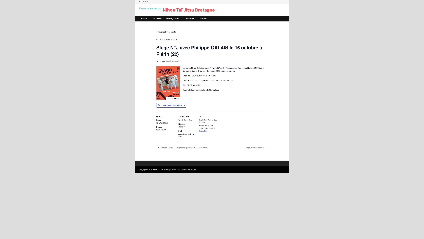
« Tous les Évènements (166, 32)
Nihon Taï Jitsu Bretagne (189, 10)
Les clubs (190, 19)
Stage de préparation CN (256, 147)
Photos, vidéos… (173, 19)
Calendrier (157, 19)
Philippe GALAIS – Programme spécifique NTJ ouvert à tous (184, 147)
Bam (194, 170)
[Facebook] (284, 1)
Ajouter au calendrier (171, 105)
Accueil (144, 19)
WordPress (186, 170)
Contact (203, 19)
